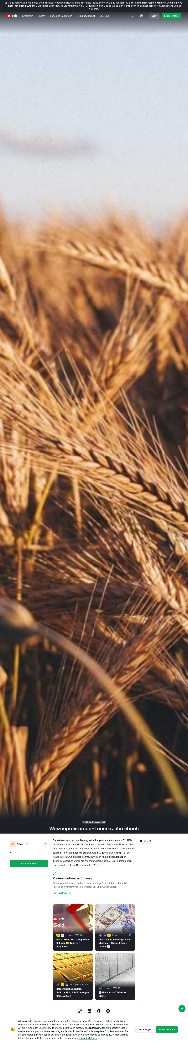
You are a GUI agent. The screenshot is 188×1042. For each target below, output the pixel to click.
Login (154, 15)
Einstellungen (145, 1029)
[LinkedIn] (89, 1010)
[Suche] (133, 16)
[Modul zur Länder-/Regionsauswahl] (142, 16)
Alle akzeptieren (167, 1029)
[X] (108, 1010)
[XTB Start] (12, 16)
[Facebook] (98, 1010)
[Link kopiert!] (79, 1010)
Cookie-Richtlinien (87, 1037)
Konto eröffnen (171, 15)
